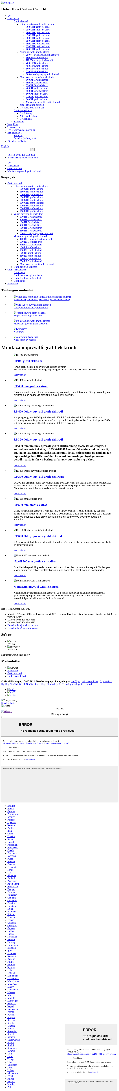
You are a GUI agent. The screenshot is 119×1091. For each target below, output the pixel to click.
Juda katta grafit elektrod (32, 105)
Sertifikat (18, 135)
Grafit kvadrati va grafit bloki (28, 278)
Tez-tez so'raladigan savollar (21, 130)
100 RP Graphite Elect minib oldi (36, 239)
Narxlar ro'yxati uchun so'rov (15, 654)
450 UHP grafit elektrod (38, 35)
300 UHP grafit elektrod (38, 27)
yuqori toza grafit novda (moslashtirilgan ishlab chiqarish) (42, 299)
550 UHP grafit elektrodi (38, 40)
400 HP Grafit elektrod (37, 63)
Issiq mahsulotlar (90, 681)
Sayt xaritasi (106, 681)
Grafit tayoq (26, 113)
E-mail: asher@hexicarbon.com (22, 157)
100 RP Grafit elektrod (37, 79)
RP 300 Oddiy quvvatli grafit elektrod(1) (39, 476)
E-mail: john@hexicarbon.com (22, 628)
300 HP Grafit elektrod (37, 57)
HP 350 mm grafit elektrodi (39, 60)
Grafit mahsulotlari (23, 110)
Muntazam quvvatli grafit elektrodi (37, 77)
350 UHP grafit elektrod (38, 29)
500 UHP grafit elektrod (38, 38)
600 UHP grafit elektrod (38, 43)
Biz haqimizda (14, 132)
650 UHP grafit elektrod (38, 46)
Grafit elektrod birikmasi (32, 107)
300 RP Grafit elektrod (37, 82)
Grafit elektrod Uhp (35, 684)
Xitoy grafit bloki (28, 116)
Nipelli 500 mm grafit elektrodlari (35, 561)
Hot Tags (75, 681)
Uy (9, 15)
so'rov (17, 375)
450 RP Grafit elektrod (37, 91)
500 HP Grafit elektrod (37, 68)
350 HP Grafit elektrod (31, 219)
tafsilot (23, 375)
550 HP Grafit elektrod (37, 71)
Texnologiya (13, 127)
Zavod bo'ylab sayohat (25, 138)
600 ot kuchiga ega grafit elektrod (42, 74)
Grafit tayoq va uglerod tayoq (28, 275)
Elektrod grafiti (53, 684)
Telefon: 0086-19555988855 (21, 154)
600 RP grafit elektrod (37, 99)
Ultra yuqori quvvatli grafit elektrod (37, 24)
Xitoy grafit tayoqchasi (25, 339)
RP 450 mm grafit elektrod (31, 386)
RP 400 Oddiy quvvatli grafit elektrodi (38, 411)
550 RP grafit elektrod (37, 96)
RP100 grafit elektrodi (28, 361)
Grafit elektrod (21, 21)
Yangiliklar (12, 124)
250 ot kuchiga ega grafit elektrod (42, 54)
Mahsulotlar (13, 18)
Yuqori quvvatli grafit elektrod (34, 52)
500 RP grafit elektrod (37, 93)
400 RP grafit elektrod (37, 88)
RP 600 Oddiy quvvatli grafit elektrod (38, 536)
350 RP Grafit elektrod (37, 85)
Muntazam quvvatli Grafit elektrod (43, 102)
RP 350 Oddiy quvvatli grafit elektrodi (38, 439)
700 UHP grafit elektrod (38, 49)
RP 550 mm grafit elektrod (31, 504)
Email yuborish (8, 703)
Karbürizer (19, 121)
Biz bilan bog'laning (17, 141)
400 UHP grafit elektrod (38, 32)
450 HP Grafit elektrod (37, 66)
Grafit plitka (26, 118)
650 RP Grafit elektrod (31, 261)
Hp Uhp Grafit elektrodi (13, 684)
